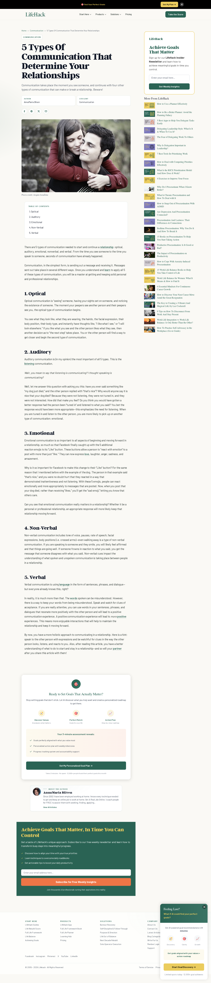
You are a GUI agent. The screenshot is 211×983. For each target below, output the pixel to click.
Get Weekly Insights (169, 86)
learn (107, 270)
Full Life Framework (33, 932)
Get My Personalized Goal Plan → (76, 765)
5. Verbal (33, 232)
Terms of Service (146, 967)
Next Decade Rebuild (109, 940)
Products (100, 14)
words (73, 598)
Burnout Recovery (107, 924)
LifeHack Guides (32, 924)
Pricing (128, 14)
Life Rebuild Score (32, 928)
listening (29, 363)
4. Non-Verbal (36, 227)
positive (121, 616)
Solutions (115, 14)
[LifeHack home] (35, 14)
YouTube (64, 956)
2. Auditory (34, 216)
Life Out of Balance (108, 936)
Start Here (84, 14)
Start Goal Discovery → (184, 967)
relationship (106, 247)
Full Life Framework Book (71, 928)
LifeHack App (66, 924)
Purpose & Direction (108, 932)
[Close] (182, 4)
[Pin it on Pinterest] (31, 111)
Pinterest (51, 956)
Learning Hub (66, 936)
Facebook (29, 956)
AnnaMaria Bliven (32, 102)
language (64, 584)
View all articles (50, 807)
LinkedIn (74, 956)
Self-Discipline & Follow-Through (114, 928)
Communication (36, 30)
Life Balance (30, 936)
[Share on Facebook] (24, 111)
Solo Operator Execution (110, 944)
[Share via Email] (46, 111)
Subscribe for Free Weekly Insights (76, 882)
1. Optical (33, 211)
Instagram (40, 956)
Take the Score (175, 14)
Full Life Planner (67, 932)
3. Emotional (35, 222)
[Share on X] (39, 111)
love (87, 454)
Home (24, 30)
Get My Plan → (169, 4)
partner (117, 648)
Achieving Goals (32, 940)
